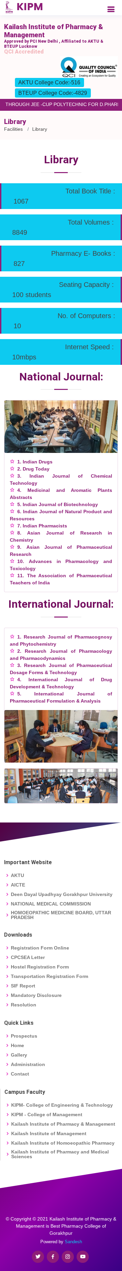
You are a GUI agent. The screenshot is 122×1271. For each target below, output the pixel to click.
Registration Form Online (40, 947)
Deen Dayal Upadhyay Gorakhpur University (62, 894)
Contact (20, 1073)
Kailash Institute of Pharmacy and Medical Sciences (60, 1154)
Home (17, 1045)
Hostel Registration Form (40, 966)
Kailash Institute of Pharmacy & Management (63, 1124)
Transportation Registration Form (49, 976)
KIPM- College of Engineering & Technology (62, 1105)
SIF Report (23, 985)
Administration (28, 1064)
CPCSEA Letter (28, 957)
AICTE (18, 884)
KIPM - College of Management (46, 1114)
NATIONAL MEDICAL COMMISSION (51, 903)
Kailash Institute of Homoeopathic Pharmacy (63, 1143)
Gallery (19, 1055)
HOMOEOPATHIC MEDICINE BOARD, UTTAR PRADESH (61, 915)
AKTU (17, 875)
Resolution (23, 1004)
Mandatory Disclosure (36, 995)
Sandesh (73, 1241)
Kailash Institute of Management (48, 1133)
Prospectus (24, 1036)
